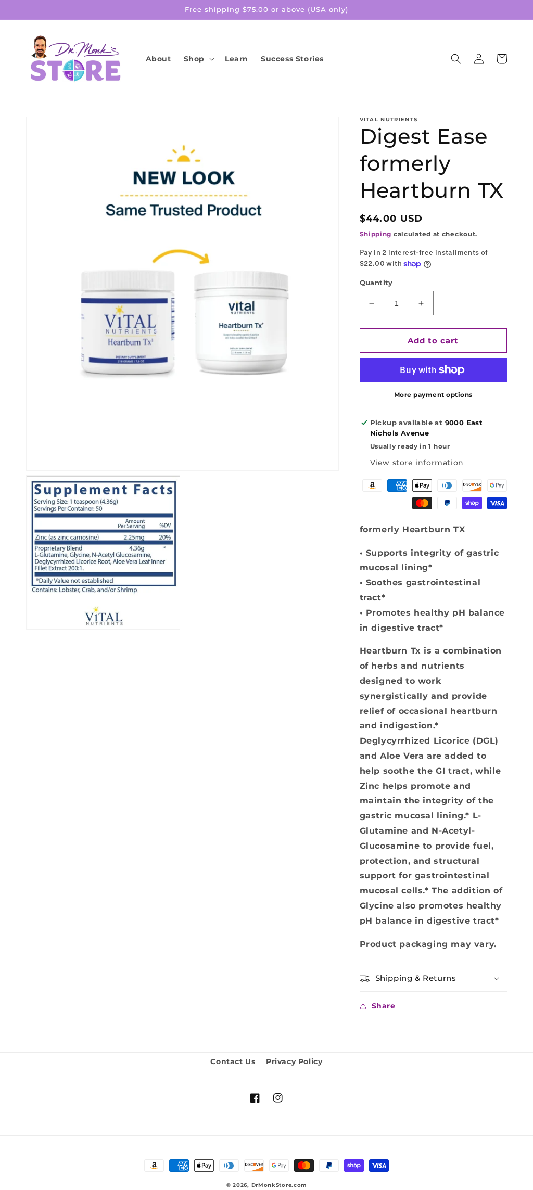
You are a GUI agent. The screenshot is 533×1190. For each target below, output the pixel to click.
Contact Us (232, 1061)
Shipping (376, 234)
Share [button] (384, 1005)
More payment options (433, 395)
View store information (417, 462)
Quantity (376, 282)
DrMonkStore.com (279, 1185)
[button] (198, 59)
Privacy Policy (294, 1061)
